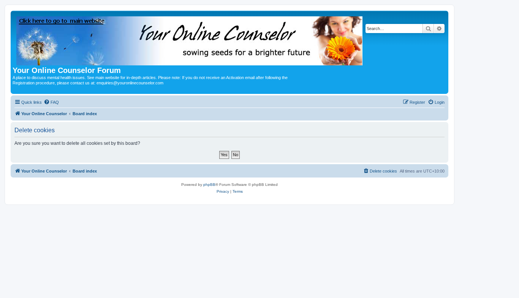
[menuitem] (51, 102)
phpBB (209, 184)
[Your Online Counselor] (190, 39)
